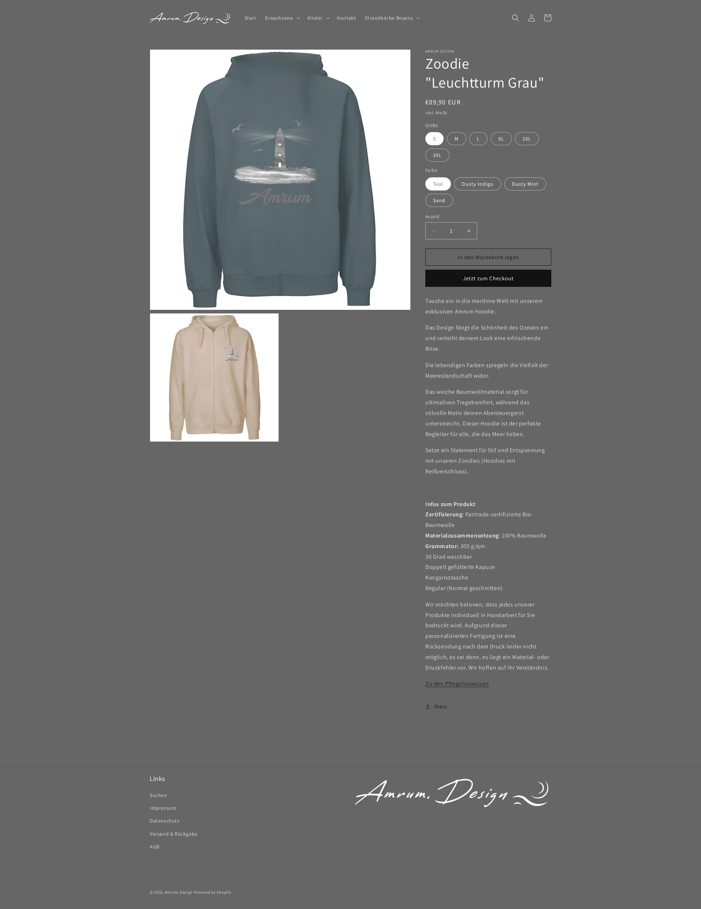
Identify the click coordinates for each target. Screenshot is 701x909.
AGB (155, 846)
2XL (526, 139)
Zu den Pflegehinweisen (457, 683)
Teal (438, 184)
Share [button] (440, 706)
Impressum (163, 808)
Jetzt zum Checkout (488, 278)
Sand (439, 200)
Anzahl (432, 216)
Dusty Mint (525, 184)
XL (501, 139)
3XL (437, 155)
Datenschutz (165, 821)
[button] (282, 18)
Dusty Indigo (478, 184)
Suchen (158, 795)
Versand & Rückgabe (174, 834)
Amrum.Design (179, 892)
